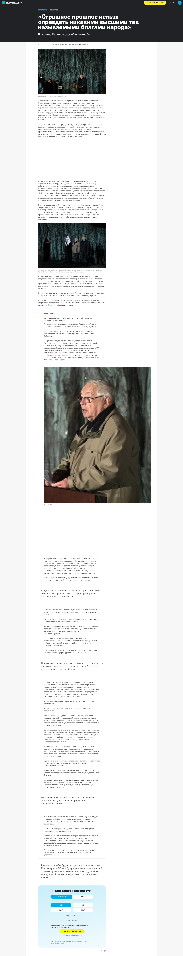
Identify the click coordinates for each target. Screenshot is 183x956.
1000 (82, 905)
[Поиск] (174, 3)
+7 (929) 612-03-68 (61, 943)
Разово (82, 897)
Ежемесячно (61, 897)
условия (84, 925)
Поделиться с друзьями (70, 935)
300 (82, 910)
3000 (60, 905)
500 (60, 910)
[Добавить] (180, 3)
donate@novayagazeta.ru (77, 941)
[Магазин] (169, 3)
